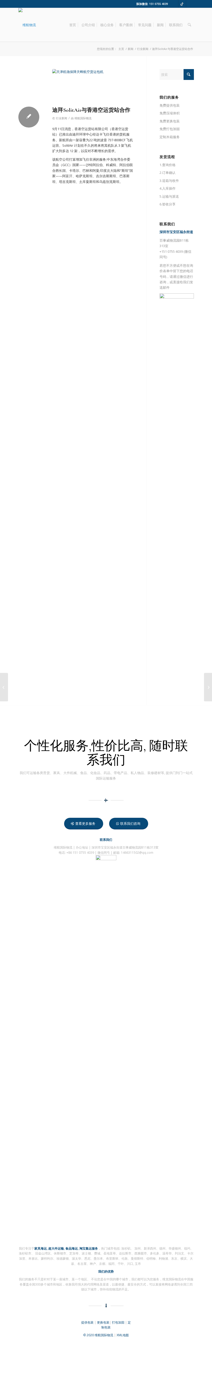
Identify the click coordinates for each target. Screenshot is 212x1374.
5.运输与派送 (169, 196)
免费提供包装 (170, 105)
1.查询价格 (168, 164)
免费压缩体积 (170, 113)
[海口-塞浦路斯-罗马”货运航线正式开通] (208, 687)
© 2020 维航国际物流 (98, 1335)
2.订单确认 (168, 172)
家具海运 (40, 1248)
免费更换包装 (170, 121)
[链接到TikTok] (182, 4)
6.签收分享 (168, 204)
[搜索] (189, 25)
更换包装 (103, 1322)
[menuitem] (73, 25)
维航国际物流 (83, 118)
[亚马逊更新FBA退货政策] (4, 687)
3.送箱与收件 (169, 180)
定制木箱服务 (170, 137)
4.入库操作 (168, 188)
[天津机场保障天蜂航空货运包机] (93, 86)
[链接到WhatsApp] (174, 4)
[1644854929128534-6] (27, 25)
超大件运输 (56, 1248)
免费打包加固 (170, 129)
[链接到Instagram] (190, 4)
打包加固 (118, 1322)
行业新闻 (61, 118)
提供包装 (87, 1322)
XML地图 (123, 1335)
